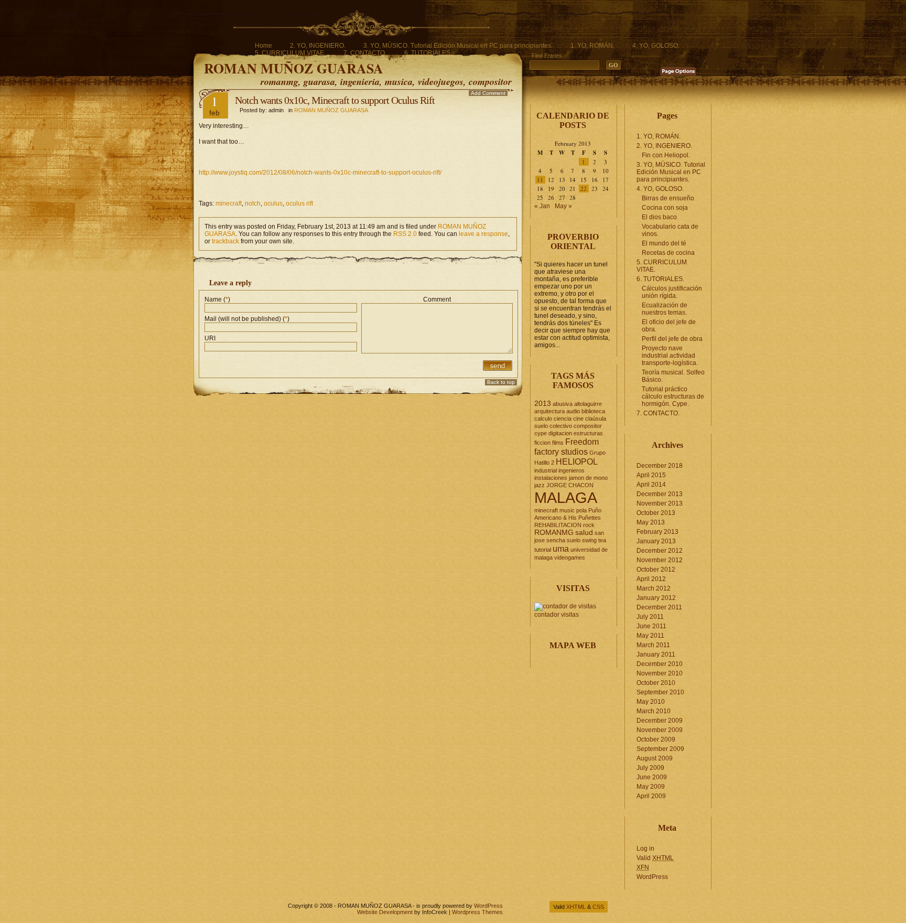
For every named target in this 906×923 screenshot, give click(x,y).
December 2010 (660, 664)
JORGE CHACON (570, 485)
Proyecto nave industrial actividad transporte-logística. (670, 356)
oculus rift (299, 203)
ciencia (562, 418)
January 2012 (656, 598)
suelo (573, 540)
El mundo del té (664, 243)
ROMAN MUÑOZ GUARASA (293, 68)
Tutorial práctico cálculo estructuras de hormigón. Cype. (673, 396)
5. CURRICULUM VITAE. (290, 53)
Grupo (597, 452)
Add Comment (488, 93)
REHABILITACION (557, 525)
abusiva (563, 404)
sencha (555, 540)
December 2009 (660, 720)
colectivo (560, 426)
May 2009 (651, 786)
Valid (655, 858)
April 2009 (651, 796)
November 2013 (660, 503)
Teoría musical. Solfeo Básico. (673, 376)
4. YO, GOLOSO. (656, 45)
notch (253, 203)
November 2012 (660, 560)
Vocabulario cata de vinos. (670, 230)
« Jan (542, 206)
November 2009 (660, 730)
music (567, 510)
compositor (588, 426)
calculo (543, 418)
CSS (598, 907)
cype (540, 433)
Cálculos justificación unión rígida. (672, 292)
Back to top (501, 382)
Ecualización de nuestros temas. (664, 309)
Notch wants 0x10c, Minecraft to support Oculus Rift (335, 100)
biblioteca (593, 411)
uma (561, 548)
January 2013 (656, 541)
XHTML (576, 907)
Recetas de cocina (668, 252)
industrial (545, 470)
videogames (569, 557)
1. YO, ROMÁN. (592, 45)
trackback (225, 241)
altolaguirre (588, 404)
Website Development (385, 912)
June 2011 (651, 626)
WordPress (652, 877)
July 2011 (650, 616)
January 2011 (656, 654)
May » (563, 206)
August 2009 (655, 758)
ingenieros (571, 470)
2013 (542, 403)
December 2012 (660, 550)
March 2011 (653, 645)
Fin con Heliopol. (666, 155)
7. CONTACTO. (364, 53)
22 (583, 188)
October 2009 (656, 739)
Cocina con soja (665, 207)
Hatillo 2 (544, 462)
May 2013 (651, 522)
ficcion (542, 442)
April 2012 (651, 579)
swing (589, 540)
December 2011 (659, 607)
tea (602, 540)
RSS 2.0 (405, 234)
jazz (539, 485)
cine (578, 418)
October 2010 (656, 682)
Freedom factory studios (566, 446)
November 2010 (660, 673)
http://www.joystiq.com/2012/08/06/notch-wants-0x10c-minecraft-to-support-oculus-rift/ (320, 172)
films (558, 442)
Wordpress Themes (477, 912)
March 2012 (654, 588)
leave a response (483, 234)
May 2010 (651, 701)
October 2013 (656, 513)
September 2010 (660, 692)
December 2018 (660, 465)
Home (263, 45)
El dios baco (659, 217)
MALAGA (565, 497)
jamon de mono (588, 478)
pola (581, 510)
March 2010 (654, 711)
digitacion (560, 433)
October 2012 (656, 569)
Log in (645, 848)
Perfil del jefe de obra (672, 338)
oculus (273, 203)
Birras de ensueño (668, 198)
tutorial (542, 549)
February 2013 (657, 531)
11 (540, 180)
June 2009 (652, 777)
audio (573, 411)
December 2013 (660, 494)
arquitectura (549, 411)
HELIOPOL (577, 461)
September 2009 (660, 749)
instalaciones (550, 478)
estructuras (588, 433)
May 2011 (650, 635)
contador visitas (556, 614)
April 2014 (651, 484)
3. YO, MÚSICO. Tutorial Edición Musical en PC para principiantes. (458, 45)
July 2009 (650, 767)
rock (589, 525)
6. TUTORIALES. (428, 53)
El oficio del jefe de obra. (669, 325)
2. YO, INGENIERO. (318, 45)
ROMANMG (554, 532)
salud (584, 532)
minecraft (228, 203)
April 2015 (651, 475)
